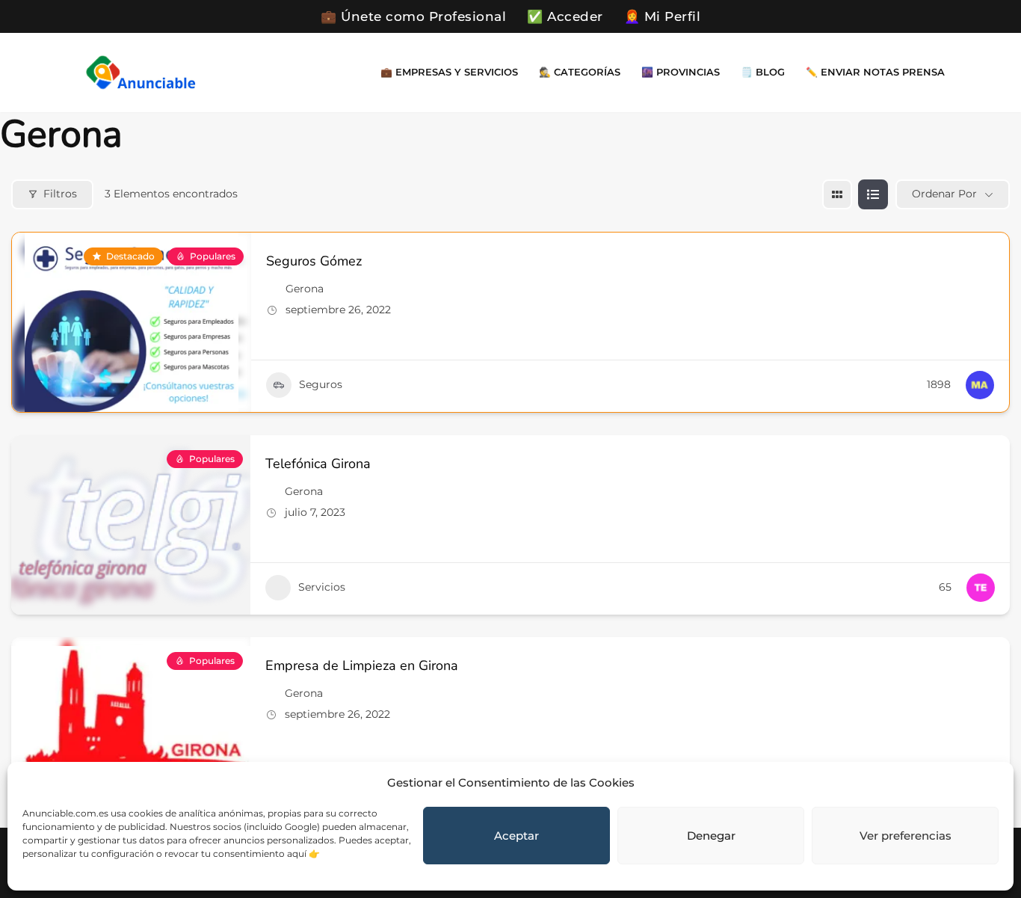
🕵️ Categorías (579, 72)
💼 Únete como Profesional (413, 16)
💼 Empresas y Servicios (449, 72)
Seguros (320, 384)
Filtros (60, 193)
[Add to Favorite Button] (988, 259)
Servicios (321, 587)
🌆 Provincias (680, 72)
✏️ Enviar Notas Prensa (875, 72)
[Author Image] (980, 385)
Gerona (305, 288)
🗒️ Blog (763, 72)
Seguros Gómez (314, 261)
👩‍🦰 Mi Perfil (662, 16)
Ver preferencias (905, 835)
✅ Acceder (565, 16)
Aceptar (516, 835)
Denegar (711, 835)
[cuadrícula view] (837, 194)
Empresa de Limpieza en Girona (361, 665)
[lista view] (873, 194)
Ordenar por (944, 193)
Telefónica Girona (318, 464)
